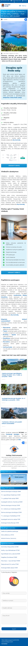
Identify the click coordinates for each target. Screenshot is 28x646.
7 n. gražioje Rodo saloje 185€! (10, 498)
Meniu (24, 6)
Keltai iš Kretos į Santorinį (8, 538)
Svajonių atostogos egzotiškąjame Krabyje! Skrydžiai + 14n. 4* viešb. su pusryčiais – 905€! (12, 375)
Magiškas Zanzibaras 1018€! (9, 557)
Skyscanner (6, 327)
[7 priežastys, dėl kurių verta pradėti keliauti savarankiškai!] (14, 413)
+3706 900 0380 (5, 0)
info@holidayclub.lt (16, 0)
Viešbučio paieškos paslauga (9, 531)
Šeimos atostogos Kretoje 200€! (10, 505)
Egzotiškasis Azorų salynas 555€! (10, 554)
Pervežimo (6, 342)
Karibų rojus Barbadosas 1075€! (10, 550)
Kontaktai (4, 643)
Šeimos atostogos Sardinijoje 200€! (11, 512)
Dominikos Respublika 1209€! (10, 547)
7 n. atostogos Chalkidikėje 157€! (10, 516)
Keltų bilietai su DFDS (7, 535)
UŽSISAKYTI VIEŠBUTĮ (14, 272)
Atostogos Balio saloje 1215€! (9, 567)
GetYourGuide (7, 347)
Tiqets (5, 331)
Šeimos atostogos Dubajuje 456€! (11, 491)
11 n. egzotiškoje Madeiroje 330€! (10, 495)
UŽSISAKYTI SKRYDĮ (14, 165)
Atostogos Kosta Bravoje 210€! (10, 523)
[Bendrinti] (25, 19)
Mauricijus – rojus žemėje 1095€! (10, 561)
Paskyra (25, 0)
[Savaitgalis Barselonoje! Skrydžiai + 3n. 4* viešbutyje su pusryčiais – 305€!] (14, 389)
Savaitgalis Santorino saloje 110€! (10, 519)
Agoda (14, 334)
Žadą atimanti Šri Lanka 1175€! (10, 564)
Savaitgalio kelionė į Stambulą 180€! (11, 502)
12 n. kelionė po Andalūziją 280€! (11, 509)
